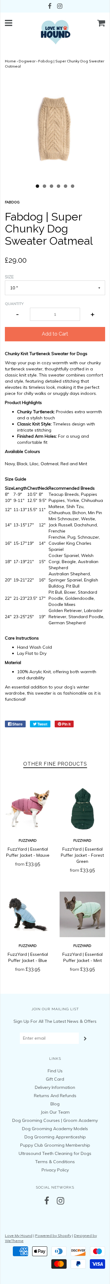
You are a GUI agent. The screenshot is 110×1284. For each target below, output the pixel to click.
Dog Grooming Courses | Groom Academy (55, 1120)
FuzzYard (28, 840)
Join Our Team (55, 1112)
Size (9, 277)
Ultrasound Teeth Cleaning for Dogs (55, 1153)
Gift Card (55, 1079)
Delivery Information (55, 1087)
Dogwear (27, 61)
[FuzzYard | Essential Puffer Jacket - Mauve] (27, 809)
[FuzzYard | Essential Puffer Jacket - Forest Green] (82, 809)
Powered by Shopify (53, 1235)
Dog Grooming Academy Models (55, 1128)
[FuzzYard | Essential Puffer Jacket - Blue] (27, 914)
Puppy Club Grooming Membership (55, 1145)
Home (10, 61)
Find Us (55, 1071)
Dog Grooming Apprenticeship (55, 1137)
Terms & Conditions (55, 1161)
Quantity (14, 303)
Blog (55, 1104)
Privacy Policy (55, 1170)
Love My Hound (18, 1235)
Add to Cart (55, 334)
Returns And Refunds (55, 1095)
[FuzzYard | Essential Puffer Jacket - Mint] (82, 914)
